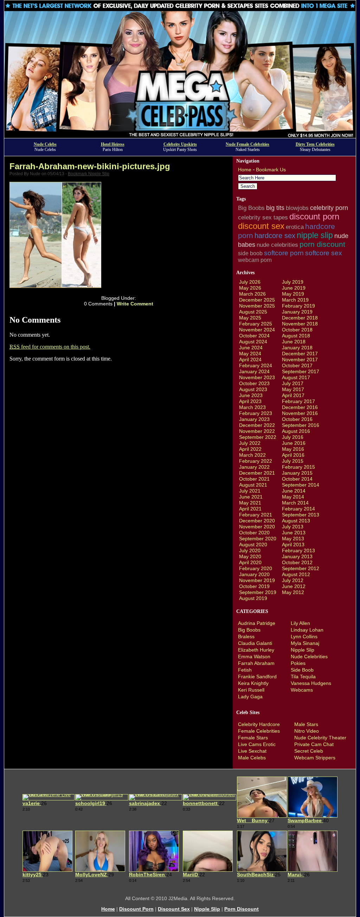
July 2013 (292, 526)
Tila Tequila (303, 676)
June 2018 (294, 341)
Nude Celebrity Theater (320, 737)
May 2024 (250, 353)
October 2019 (254, 586)
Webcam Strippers (314, 757)
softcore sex (323, 253)
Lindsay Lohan (307, 630)
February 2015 (298, 467)
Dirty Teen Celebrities (315, 144)
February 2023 (255, 413)
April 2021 (250, 509)
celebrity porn (329, 207)
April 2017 (293, 395)
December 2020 (257, 520)
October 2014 (297, 479)
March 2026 (252, 294)
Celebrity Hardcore (259, 724)
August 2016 (296, 431)
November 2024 (257, 329)
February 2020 (255, 568)
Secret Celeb (308, 751)
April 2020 (250, 562)
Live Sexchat (252, 751)
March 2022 (252, 455)
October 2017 (297, 365)
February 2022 (255, 461)
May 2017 (293, 389)
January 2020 (254, 574)
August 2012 (296, 574)
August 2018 (296, 335)
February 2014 (298, 509)
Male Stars (306, 724)
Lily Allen (300, 623)
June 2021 (251, 497)
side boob (250, 253)
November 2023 (257, 377)
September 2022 (257, 437)
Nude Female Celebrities (247, 144)
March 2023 (252, 407)
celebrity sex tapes (263, 217)
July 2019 (292, 282)
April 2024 (250, 359)
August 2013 (296, 520)
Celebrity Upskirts (180, 144)
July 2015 (292, 461)
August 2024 (253, 341)
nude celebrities (277, 245)
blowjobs (297, 208)
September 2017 (300, 371)
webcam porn (255, 260)
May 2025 (250, 318)
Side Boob (302, 670)
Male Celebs (252, 757)
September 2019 (257, 592)
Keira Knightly (253, 683)
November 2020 (257, 526)
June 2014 (294, 491)
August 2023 (253, 389)
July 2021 (250, 491)
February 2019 (298, 306)
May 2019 (293, 294)
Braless (246, 636)
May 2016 (293, 449)
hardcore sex (275, 235)
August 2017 (296, 377)
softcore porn (284, 253)
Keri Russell (251, 690)
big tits (275, 207)
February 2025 (255, 323)
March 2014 (295, 503)
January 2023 (254, 419)
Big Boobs (251, 207)
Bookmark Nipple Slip (88, 173)
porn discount (322, 244)
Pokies (298, 663)
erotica (295, 226)
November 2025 (257, 306)
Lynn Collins (304, 636)
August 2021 (253, 485)
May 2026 (250, 288)
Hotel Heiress (112, 144)
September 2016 (300, 425)
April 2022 (250, 449)
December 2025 (257, 300)
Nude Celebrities (309, 656)
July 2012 (292, 580)
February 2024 (255, 365)
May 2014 (293, 497)
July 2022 (250, 443)
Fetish (245, 670)
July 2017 (292, 383)
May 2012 (293, 592)
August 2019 (253, 598)
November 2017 (300, 359)
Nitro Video (306, 731)
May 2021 (250, 503)
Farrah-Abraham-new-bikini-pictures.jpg (89, 166)
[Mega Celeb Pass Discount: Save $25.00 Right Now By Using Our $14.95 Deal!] (180, 136)
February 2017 (298, 401)
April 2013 (293, 544)
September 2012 (300, 568)
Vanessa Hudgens (311, 683)
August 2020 (253, 544)
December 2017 (300, 353)
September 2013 (300, 514)
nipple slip (315, 235)
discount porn (314, 216)
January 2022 (254, 467)
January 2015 (297, 473)
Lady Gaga (250, 696)
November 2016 (300, 413)
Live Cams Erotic (257, 744)
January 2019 (297, 312)
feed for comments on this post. (49, 347)
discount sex (261, 226)
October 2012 (297, 562)
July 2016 (292, 437)
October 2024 (254, 335)
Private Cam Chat (314, 744)
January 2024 (254, 371)
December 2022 (257, 425)
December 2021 (257, 473)
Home (244, 169)
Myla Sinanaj (305, 643)
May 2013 (293, 538)
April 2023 (250, 401)
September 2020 (257, 538)
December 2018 (300, 318)
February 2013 (298, 550)
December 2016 (300, 407)
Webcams (302, 690)
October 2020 (254, 532)
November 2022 (257, 431)
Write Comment (135, 303)
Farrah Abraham (256, 663)
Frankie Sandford (257, 676)
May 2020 (250, 556)
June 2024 (251, 347)
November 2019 (257, 580)
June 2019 (294, 288)
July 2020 (250, 550)
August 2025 (253, 312)
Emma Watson (254, 656)
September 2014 (300, 485)
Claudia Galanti (255, 643)
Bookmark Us (271, 169)
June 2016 (294, 443)
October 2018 (297, 329)
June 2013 (294, 532)
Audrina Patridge (256, 623)
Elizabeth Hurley (256, 650)
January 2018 (297, 347)
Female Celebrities (259, 731)
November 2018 (300, 323)
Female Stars (253, 737)
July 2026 (250, 282)
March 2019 (295, 300)
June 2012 (294, 586)
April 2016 (293, 455)
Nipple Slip (302, 650)
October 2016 (297, 419)
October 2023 (254, 383)
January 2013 (297, 556)
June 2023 (251, 395)
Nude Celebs (45, 144)
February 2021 (255, 514)
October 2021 (254, 479)
